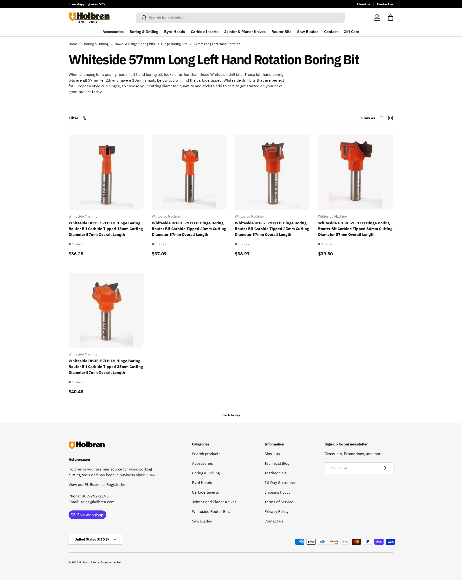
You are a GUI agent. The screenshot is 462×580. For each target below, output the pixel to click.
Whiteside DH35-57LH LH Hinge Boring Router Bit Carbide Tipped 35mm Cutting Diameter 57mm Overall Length (106, 366)
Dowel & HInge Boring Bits (135, 44)
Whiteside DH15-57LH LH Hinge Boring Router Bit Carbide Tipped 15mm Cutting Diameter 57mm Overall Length (106, 228)
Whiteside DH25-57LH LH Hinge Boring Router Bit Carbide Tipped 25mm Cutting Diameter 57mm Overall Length (272, 228)
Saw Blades (307, 31)
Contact (331, 31)
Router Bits (281, 31)
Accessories (113, 31)
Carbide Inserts (204, 31)
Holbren (84, 562)
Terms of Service (278, 501)
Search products (206, 453)
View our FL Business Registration (98, 484)
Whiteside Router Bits (211, 511)
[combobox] (240, 17)
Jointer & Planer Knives (245, 31)
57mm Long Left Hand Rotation (217, 44)
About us (363, 4)
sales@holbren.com (97, 501)
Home (73, 44)
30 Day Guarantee (280, 482)
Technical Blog (276, 463)
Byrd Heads (174, 31)
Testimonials (275, 472)
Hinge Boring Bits (174, 44)
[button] (390, 17)
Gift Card (351, 31)
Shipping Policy (277, 492)
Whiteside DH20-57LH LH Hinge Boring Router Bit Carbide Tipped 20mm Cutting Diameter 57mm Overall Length (189, 228)
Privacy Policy (276, 511)
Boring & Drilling (143, 31)
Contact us (385, 4)
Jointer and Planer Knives (214, 501)
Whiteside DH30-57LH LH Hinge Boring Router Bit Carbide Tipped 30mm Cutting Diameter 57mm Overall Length (355, 228)
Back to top (231, 415)
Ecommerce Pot (110, 562)
